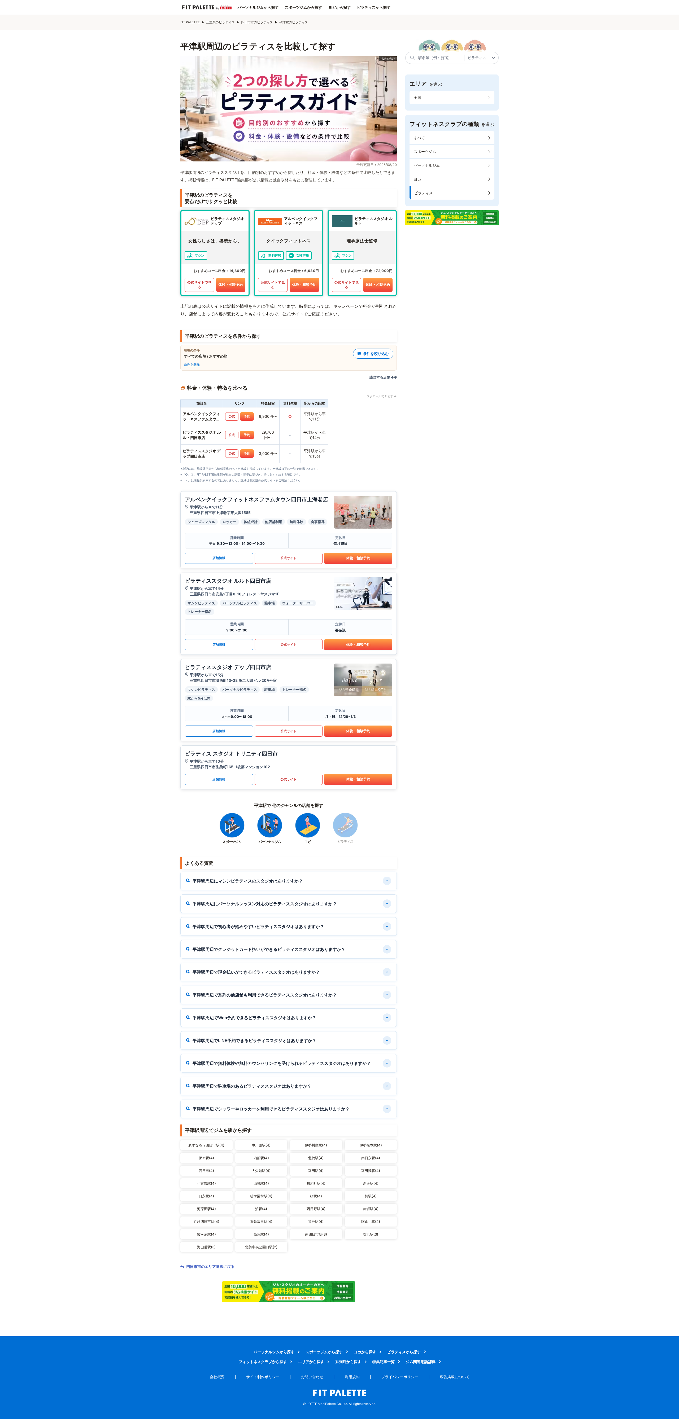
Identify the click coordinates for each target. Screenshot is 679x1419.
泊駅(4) (261, 1209)
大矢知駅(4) (261, 1170)
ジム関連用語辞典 (421, 1361)
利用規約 (352, 1376)
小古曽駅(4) (206, 1183)
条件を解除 (192, 364)
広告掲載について (454, 1376)
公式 (232, 416)
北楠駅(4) (316, 1158)
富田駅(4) (316, 1170)
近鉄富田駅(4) (261, 1221)
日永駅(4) (206, 1196)
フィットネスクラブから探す (263, 1361)
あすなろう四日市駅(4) (206, 1145)
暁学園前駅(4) (261, 1196)
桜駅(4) (316, 1196)
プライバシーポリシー (399, 1376)
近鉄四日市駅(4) (206, 1221)
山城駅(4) (261, 1183)
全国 (417, 97)
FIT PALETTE (190, 22)
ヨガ (417, 179)
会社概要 (217, 1376)
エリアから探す (311, 1361)
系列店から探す (348, 1361)
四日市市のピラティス (257, 22)
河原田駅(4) (206, 1209)
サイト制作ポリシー (263, 1376)
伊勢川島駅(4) (316, 1145)
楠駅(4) (371, 1196)
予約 (247, 416)
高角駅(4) (261, 1234)
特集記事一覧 (383, 1361)
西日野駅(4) (316, 1209)
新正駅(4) (370, 1183)
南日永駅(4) (370, 1158)
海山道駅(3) (206, 1247)
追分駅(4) (316, 1221)
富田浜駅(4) (370, 1170)
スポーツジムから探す (303, 7)
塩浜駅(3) (370, 1234)
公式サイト (289, 558)
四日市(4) (206, 1170)
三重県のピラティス (220, 22)
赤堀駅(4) (370, 1209)
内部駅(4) (261, 1158)
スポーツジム (425, 151)
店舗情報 (218, 558)
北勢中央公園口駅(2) (261, 1247)
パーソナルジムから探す (258, 7)
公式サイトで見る (199, 284)
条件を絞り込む (376, 353)
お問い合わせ (312, 1376)
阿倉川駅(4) (370, 1221)
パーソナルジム (427, 165)
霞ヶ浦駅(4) (206, 1234)
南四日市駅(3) (316, 1234)
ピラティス (423, 193)
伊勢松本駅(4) (371, 1145)
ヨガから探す (339, 7)
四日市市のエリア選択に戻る (210, 1266)
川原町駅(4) (316, 1183)
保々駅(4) (206, 1158)
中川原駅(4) (261, 1145)
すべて (419, 137)
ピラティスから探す (373, 7)
